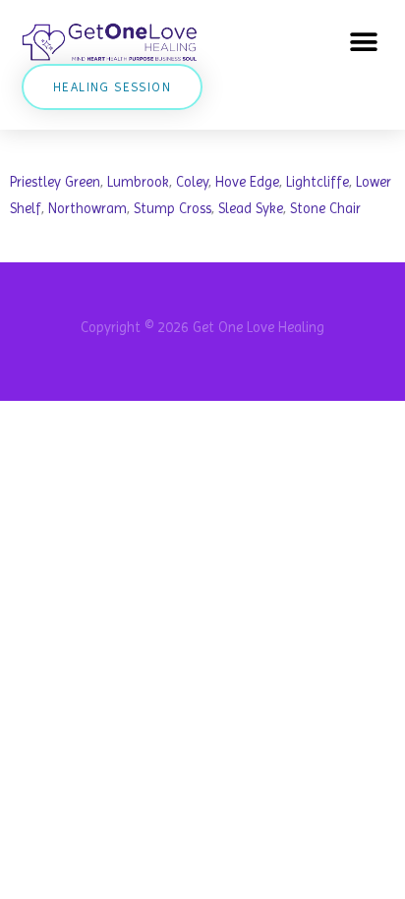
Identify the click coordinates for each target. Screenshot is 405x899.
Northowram (87, 208)
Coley (192, 182)
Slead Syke (250, 208)
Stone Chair (325, 208)
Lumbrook (138, 182)
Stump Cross (172, 208)
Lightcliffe (317, 182)
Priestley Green (55, 182)
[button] (363, 42)
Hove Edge (247, 182)
